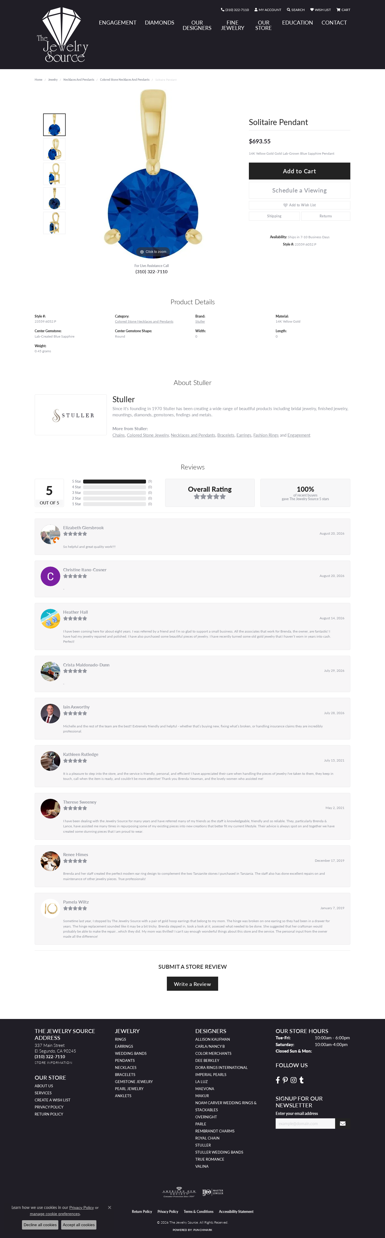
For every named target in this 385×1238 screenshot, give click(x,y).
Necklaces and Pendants (78, 80)
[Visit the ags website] (179, 1192)
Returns (326, 216)
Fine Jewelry (232, 25)
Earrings (243, 435)
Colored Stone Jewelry (148, 435)
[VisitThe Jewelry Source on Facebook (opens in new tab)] (278, 1080)
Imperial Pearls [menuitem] (210, 1074)
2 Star (76, 498)
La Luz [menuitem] (201, 1081)
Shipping (274, 216)
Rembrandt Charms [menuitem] (214, 1131)
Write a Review (192, 984)
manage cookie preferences (55, 1213)
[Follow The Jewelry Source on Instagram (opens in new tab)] (294, 1080)
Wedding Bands (131, 1053)
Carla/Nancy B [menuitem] (210, 1046)
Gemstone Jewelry (134, 1081)
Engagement (117, 22)
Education (297, 22)
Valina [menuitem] (202, 1166)
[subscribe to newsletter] (342, 1123)
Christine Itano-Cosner (85, 569)
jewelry (52, 80)
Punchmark (202, 1230)
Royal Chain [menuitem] (207, 1138)
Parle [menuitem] (200, 1124)
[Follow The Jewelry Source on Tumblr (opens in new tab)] (301, 1080)
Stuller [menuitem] (203, 1145)
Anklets (123, 1095)
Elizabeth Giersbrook (83, 527)
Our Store (263, 25)
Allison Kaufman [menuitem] (212, 1039)
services (43, 1092)
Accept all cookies (79, 1224)
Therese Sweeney (79, 802)
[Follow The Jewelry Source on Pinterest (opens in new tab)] (285, 1080)
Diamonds (159, 22)
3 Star (76, 492)
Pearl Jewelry (129, 1088)
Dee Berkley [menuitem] (207, 1060)
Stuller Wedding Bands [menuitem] (219, 1152)
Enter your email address (297, 1113)
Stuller (200, 321)
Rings (120, 1039)
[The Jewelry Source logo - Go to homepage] (65, 35)
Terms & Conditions (198, 1211)
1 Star (76, 504)
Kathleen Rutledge (80, 754)
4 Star (76, 487)
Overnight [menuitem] (206, 1116)
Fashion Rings (266, 435)
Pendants (125, 1060)
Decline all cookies (40, 1224)
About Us (44, 1085)
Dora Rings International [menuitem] (221, 1067)
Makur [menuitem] (202, 1095)
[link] (235, 10)
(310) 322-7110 (152, 271)
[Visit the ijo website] (212, 1192)
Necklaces (125, 1067)
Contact (334, 22)
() (150, 481)
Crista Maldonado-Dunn (86, 665)
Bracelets (225, 435)
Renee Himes (75, 854)
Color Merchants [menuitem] (213, 1053)
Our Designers (197, 25)
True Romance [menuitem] (209, 1159)
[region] (153, 174)
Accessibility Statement (236, 1211)
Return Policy (49, 1114)
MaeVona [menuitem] (204, 1088)
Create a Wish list (52, 1100)
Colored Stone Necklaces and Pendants (124, 80)
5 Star (76, 481)
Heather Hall (75, 612)
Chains (118, 435)
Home (38, 80)
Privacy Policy (49, 1107)
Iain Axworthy (76, 707)
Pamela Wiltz (76, 902)
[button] (268, 10)
